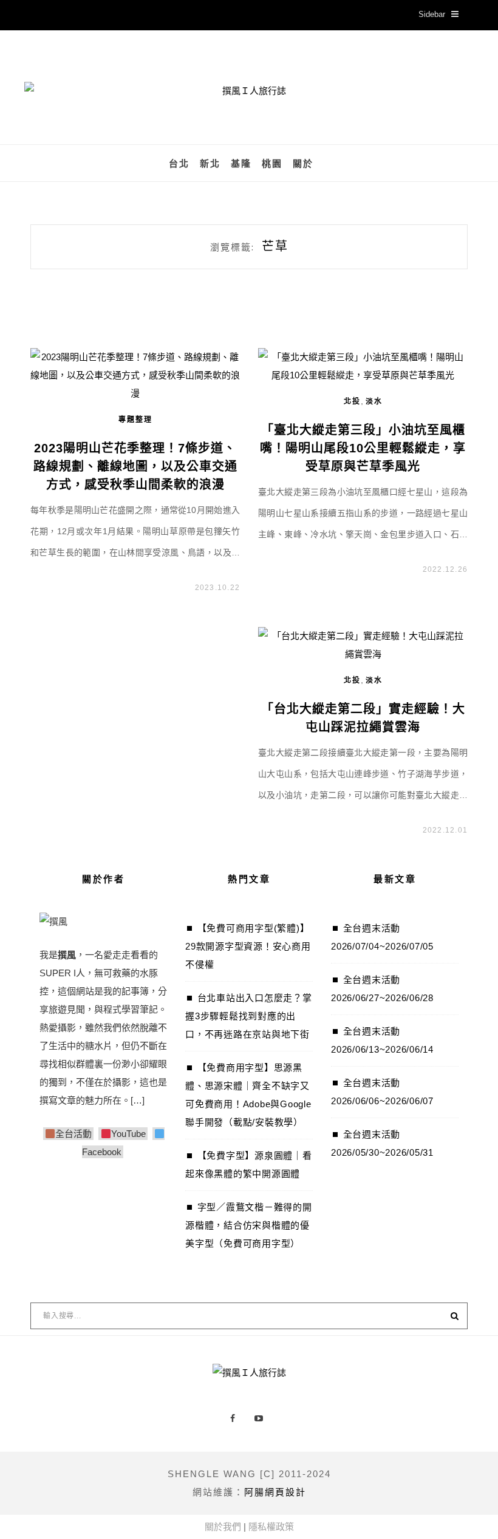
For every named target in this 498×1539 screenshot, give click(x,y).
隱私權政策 (271, 1526)
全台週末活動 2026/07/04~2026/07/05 (382, 937)
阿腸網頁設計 (275, 1492)
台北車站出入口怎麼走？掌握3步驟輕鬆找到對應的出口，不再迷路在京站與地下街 (248, 1016)
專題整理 (135, 419)
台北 (179, 163)
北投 (352, 401)
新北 (210, 163)
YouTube (128, 1133)
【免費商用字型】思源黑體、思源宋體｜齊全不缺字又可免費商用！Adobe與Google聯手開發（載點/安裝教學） (248, 1094)
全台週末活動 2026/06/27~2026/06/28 (382, 988)
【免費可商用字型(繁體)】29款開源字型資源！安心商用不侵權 (248, 946)
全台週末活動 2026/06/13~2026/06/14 (382, 1040)
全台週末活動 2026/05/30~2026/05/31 (382, 1143)
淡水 (374, 401)
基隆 (241, 163)
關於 (303, 163)
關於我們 (223, 1526)
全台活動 (73, 1133)
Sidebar (431, 14)
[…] (138, 1100)
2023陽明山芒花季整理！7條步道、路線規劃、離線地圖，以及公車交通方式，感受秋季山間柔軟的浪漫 (135, 466)
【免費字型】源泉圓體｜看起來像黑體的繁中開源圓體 (248, 1164)
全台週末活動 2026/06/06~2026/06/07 (382, 1092)
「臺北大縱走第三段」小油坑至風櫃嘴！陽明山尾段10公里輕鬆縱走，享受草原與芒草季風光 (363, 448)
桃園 (272, 163)
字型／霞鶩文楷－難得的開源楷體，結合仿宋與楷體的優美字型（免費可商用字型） (248, 1225)
